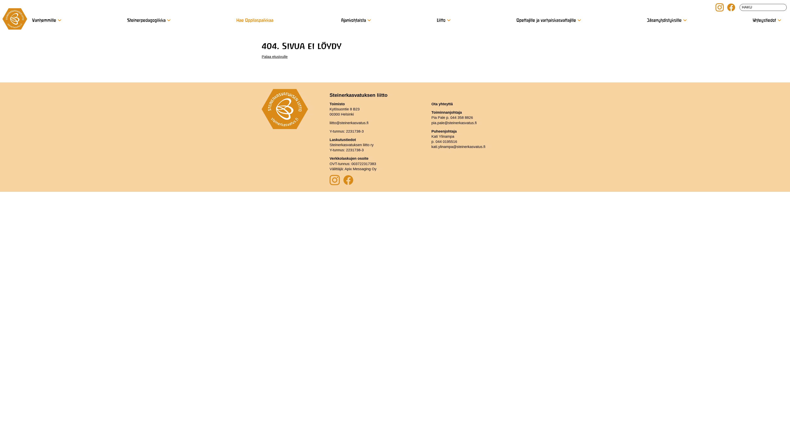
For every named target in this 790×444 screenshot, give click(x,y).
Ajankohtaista (353, 20)
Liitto (441, 20)
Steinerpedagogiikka (146, 20)
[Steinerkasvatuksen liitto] (14, 20)
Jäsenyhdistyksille (664, 20)
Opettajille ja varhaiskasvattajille (546, 20)
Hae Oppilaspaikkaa (254, 20)
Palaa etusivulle (275, 57)
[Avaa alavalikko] (59, 20)
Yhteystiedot (764, 20)
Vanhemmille (44, 20)
